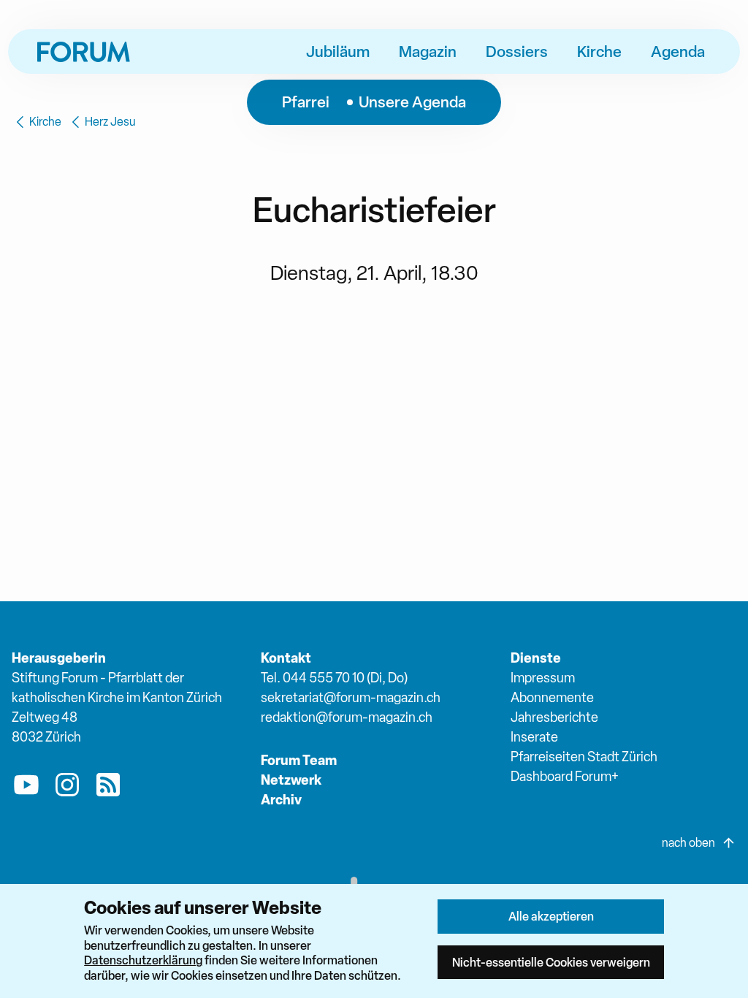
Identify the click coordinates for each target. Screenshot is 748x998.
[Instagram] (67, 787)
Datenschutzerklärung (143, 960)
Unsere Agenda (412, 101)
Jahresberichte (554, 717)
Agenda (678, 51)
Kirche (599, 51)
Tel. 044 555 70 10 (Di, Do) (334, 677)
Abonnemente (552, 697)
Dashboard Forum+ (565, 776)
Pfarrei (305, 101)
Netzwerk (291, 780)
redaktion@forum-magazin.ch (346, 717)
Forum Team (299, 760)
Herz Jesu (110, 121)
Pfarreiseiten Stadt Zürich (584, 756)
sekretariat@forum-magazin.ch (350, 697)
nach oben (688, 842)
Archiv (281, 800)
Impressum (543, 677)
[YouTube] (26, 787)
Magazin (428, 51)
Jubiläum (338, 51)
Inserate (534, 736)
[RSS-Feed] (108, 787)
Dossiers (517, 51)
